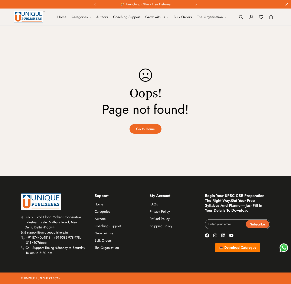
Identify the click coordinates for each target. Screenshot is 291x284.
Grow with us (155, 16)
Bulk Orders (183, 16)
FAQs (154, 204)
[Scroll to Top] (283, 261)
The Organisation (210, 16)
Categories (80, 16)
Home (61, 16)
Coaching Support (126, 16)
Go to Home (145, 128)
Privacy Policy (160, 211)
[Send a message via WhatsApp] (284, 248)
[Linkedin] (223, 235)
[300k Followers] (207, 235)
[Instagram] (215, 235)
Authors (102, 16)
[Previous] (95, 4)
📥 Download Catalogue (237, 247)
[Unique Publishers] (29, 17)
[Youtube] (231, 235)
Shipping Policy (161, 226)
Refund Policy (160, 218)
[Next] (196, 4)
